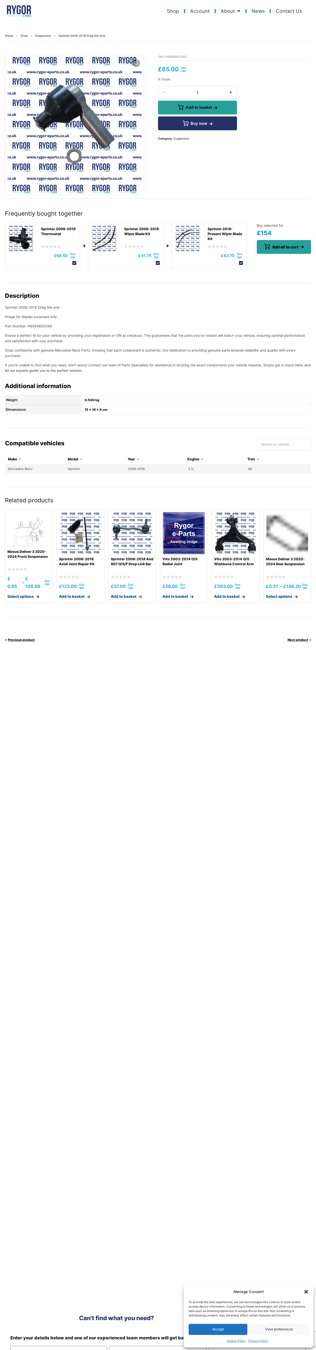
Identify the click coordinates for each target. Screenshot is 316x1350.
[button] (306, 1291)
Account (200, 11)
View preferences (279, 1329)
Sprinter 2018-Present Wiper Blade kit (225, 234)
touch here (293, 365)
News (258, 11)
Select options (20, 596)
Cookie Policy (236, 1341)
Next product (298, 640)
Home (9, 36)
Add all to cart (285, 246)
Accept (218, 1329)
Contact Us (289, 11)
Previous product (21, 640)
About (228, 11)
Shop (173, 11)
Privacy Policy (258, 1341)
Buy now (199, 123)
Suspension (43, 36)
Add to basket (199, 107)
